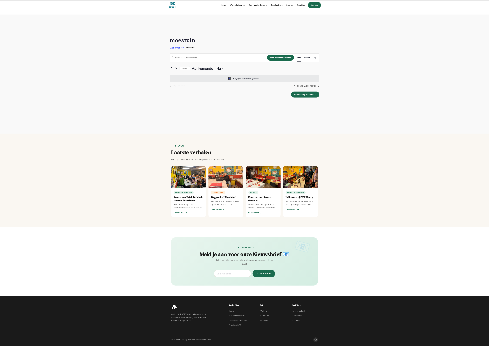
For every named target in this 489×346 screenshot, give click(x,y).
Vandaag (185, 68)
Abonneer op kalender (304, 94)
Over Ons (300, 5)
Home (223, 5)
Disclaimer (297, 315)
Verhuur (314, 5)
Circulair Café (276, 5)
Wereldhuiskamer (237, 5)
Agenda (289, 5)
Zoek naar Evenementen (280, 57)
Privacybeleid (298, 311)
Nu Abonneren (264, 273)
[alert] (244, 78)
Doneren (264, 320)
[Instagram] (315, 339)
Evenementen (177, 47)
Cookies (296, 320)
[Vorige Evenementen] (171, 68)
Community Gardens (258, 5)
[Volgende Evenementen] (176, 68)
